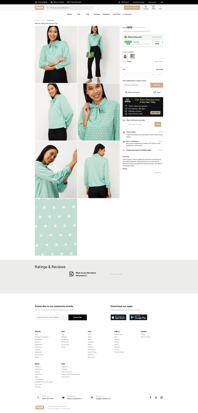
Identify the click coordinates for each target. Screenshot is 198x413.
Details (157, 113)
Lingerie (37, 349)
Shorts (116, 342)
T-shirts (116, 349)
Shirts (90, 337)
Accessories (39, 355)
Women (37, 20)
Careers (37, 372)
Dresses (90, 347)
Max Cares (38, 384)
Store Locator (39, 379)
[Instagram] (161, 397)
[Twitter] (156, 397)
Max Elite (38, 387)
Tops (43, 20)
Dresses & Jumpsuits (41, 337)
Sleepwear (38, 352)
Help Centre (65, 377)
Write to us (38, 369)
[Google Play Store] (138, 317)
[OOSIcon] (132, 56)
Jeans (90, 339)
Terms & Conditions (54, 408)
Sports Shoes (92, 352)
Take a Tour (38, 374)
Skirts (90, 344)
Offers (143, 334)
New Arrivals (118, 334)
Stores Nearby (145, 337)
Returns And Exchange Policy (70, 374)
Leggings (91, 342)
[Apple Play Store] (118, 317)
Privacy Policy (66, 408)
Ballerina (90, 355)
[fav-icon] (145, 7)
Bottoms (37, 342)
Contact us (64, 367)
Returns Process (66, 372)
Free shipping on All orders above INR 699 (136, 31)
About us (38, 367)
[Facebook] (150, 397)
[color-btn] (132, 56)
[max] (40, 8)
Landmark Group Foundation (44, 382)
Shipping (64, 369)
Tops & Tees (50, 20)
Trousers (117, 347)
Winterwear (38, 344)
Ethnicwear (38, 347)
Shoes (37, 357)
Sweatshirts (92, 349)
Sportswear (38, 339)
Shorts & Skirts (119, 352)
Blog (36, 377)
